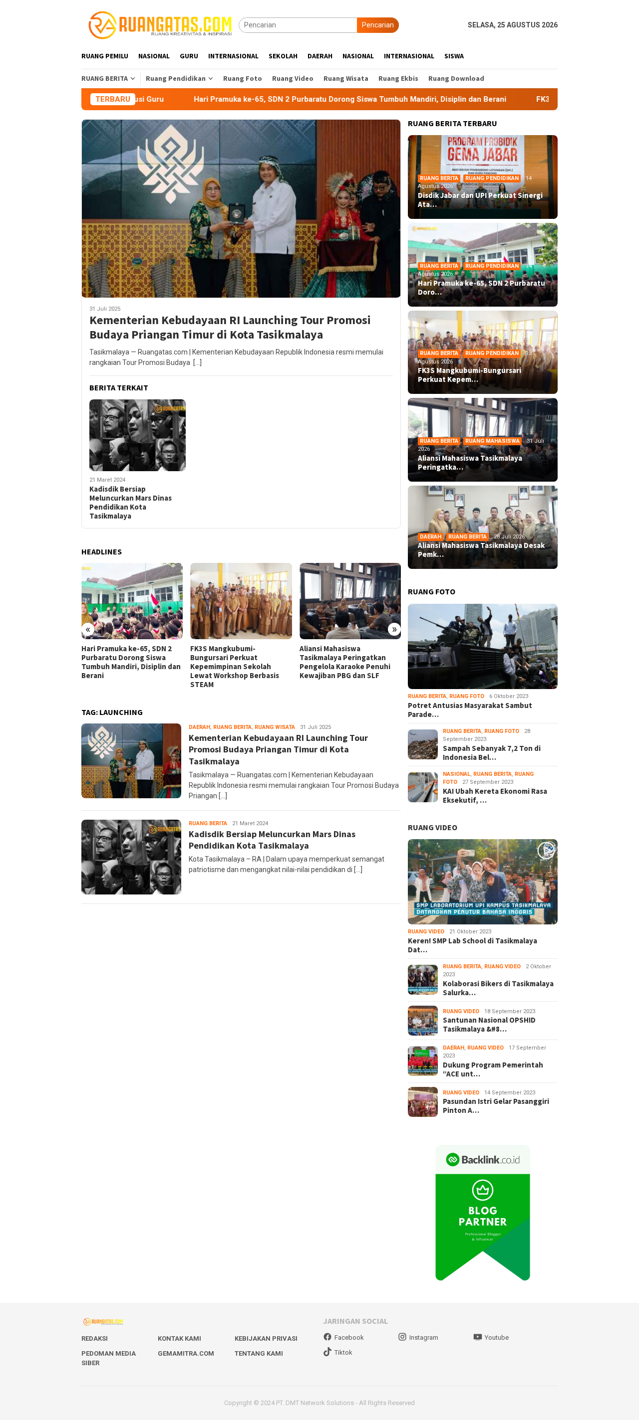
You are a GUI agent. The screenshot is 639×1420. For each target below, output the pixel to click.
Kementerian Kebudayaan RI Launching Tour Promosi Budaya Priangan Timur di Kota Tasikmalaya (230, 327)
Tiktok (343, 1352)
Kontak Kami (179, 1338)
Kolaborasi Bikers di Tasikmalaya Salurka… (498, 988)
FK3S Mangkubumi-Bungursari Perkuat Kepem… (469, 375)
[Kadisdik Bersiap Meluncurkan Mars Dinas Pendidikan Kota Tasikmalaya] (137, 435)
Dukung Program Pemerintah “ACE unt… (493, 1069)
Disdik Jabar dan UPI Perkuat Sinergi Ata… (480, 200)
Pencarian (378, 25)
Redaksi (94, 1338)
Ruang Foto (466, 696)
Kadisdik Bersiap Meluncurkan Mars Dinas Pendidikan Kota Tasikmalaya (130, 503)
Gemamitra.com (186, 1353)
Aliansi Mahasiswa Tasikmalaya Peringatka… (470, 463)
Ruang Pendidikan (492, 178)
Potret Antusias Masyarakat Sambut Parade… (470, 710)
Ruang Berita (232, 727)
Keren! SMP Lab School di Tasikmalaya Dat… (472, 945)
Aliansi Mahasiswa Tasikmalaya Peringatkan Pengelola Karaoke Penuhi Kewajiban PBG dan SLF (345, 662)
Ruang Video (426, 931)
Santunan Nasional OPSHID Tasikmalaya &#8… (489, 1025)
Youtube (497, 1337)
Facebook (349, 1337)
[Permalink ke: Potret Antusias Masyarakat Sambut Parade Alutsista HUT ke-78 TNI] (483, 646)
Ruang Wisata (275, 727)
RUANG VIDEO (432, 827)
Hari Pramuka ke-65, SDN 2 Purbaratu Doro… (481, 288)
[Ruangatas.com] (160, 24)
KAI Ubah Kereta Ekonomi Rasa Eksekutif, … (495, 796)
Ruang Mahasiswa (492, 441)
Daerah (199, 727)
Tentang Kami (259, 1353)
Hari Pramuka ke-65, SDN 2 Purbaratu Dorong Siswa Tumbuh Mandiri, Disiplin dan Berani (285, 99)
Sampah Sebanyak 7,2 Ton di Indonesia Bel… (492, 753)
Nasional (456, 774)
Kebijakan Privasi (266, 1338)
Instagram (423, 1337)
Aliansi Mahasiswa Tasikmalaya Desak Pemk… (481, 550)
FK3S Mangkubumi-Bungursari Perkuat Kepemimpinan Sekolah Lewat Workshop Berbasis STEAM (234, 666)
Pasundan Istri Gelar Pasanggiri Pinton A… (496, 1106)
